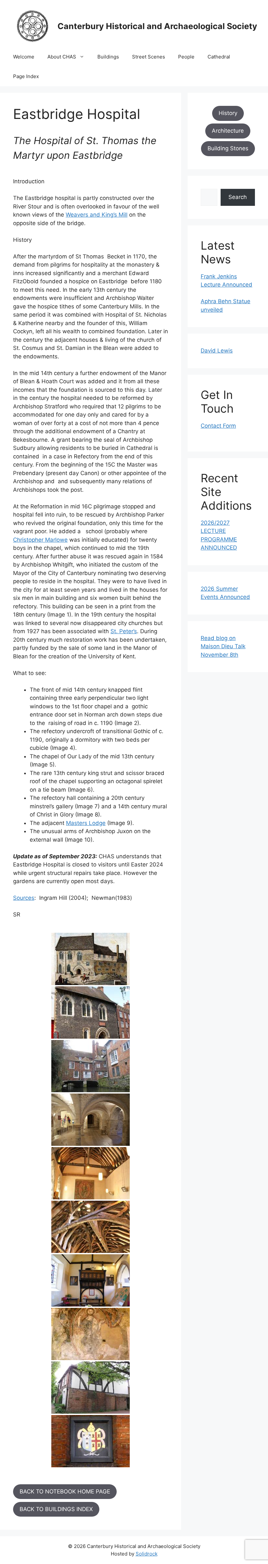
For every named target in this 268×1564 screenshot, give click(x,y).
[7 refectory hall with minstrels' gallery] (90, 1280)
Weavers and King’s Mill (96, 214)
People (186, 57)
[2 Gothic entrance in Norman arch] (90, 1012)
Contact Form (218, 425)
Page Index (26, 76)
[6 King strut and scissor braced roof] (90, 1227)
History (228, 113)
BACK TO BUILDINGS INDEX (56, 1509)
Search (237, 197)
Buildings (108, 57)
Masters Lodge (86, 823)
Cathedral (219, 57)
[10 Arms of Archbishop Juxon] (90, 1441)
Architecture (228, 130)
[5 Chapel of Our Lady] (90, 1173)
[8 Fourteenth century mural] (90, 1334)
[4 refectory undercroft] (90, 1120)
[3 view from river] (90, 1066)
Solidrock (147, 1554)
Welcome (23, 57)
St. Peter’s (123, 631)
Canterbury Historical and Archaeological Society (157, 26)
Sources (23, 898)
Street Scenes (148, 57)
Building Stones (228, 148)
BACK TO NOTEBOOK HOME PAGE (65, 1491)
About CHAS (61, 57)
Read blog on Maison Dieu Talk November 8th (223, 646)
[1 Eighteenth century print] (90, 959)
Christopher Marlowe (40, 539)
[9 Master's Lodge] (90, 1387)
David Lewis (217, 350)
